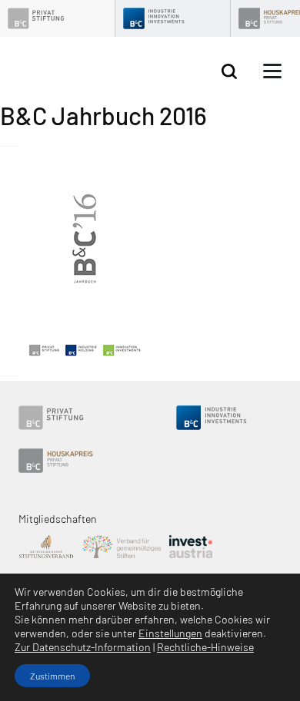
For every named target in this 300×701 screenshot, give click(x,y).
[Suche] (229, 72)
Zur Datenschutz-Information (83, 646)
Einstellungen (170, 633)
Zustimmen (52, 675)
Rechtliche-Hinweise (205, 646)
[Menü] (272, 71)
